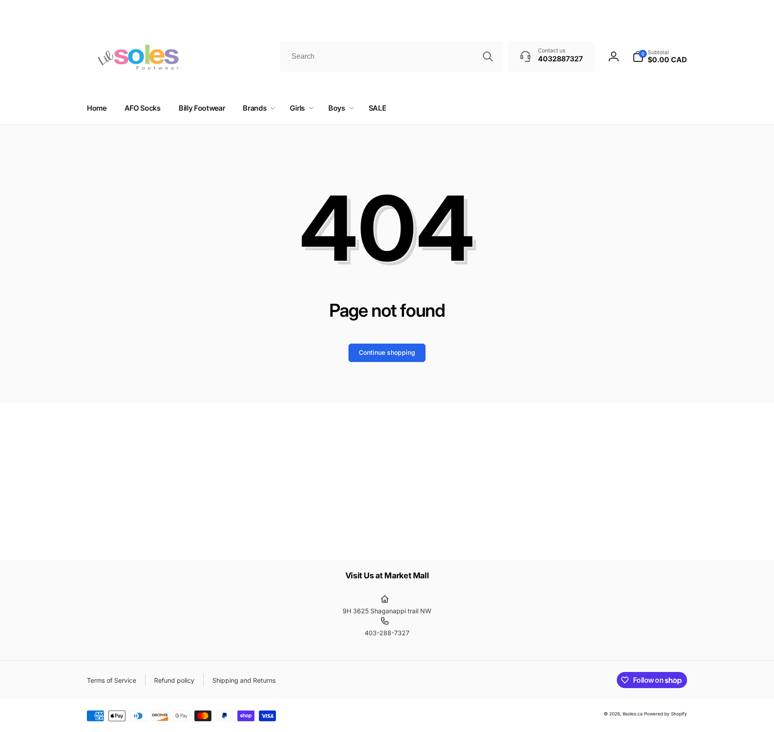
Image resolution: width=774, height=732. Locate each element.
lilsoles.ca (633, 713)
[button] (257, 108)
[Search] (488, 56)
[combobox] (391, 56)
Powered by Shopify (665, 713)
